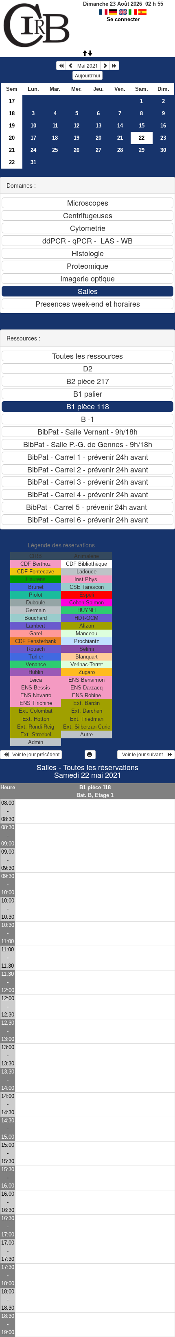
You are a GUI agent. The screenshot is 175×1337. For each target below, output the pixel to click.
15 (141, 126)
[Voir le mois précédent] (70, 65)
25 (55, 150)
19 (12, 126)
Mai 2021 (87, 65)
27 (98, 150)
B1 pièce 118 (95, 787)
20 (12, 138)
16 (163, 126)
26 (76, 150)
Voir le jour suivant (144, 754)
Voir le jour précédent (34, 754)
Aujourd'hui (87, 75)
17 (12, 101)
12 (76, 126)
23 (163, 138)
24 (33, 150)
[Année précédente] (61, 65)
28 (120, 150)
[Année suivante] (114, 65)
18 (12, 113)
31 (33, 162)
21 (120, 138)
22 (12, 162)
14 (120, 126)
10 (33, 126)
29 (141, 150)
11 (55, 126)
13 (98, 126)
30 (163, 150)
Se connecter (123, 19)
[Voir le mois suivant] (105, 65)
